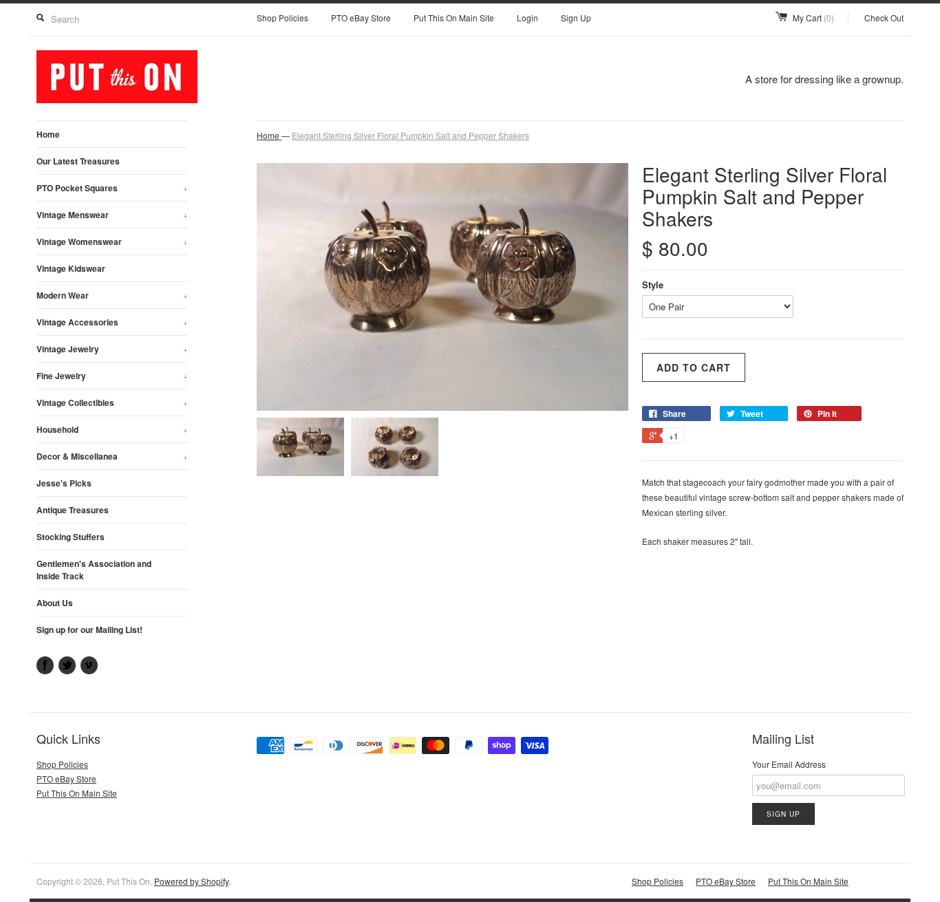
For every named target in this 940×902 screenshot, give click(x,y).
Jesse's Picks (64, 483)
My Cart (813, 17)
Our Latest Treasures (78, 161)
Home (48, 134)
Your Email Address (789, 764)
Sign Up (576, 17)
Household (112, 429)
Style (652, 284)
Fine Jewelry (112, 375)
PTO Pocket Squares (112, 188)
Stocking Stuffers (70, 536)
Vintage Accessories (112, 322)
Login (527, 17)
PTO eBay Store (361, 17)
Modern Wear (112, 295)
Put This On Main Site (454, 17)
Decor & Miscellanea (112, 456)
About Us (54, 603)
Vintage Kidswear (70, 268)
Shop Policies (282, 17)
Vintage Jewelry (112, 349)
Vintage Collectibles (112, 402)
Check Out (884, 17)
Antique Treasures (72, 510)
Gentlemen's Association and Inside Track (93, 569)
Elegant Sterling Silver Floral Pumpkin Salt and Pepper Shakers (410, 135)
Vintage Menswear (112, 214)
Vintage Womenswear (112, 241)
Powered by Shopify (191, 881)
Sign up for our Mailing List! (89, 629)
